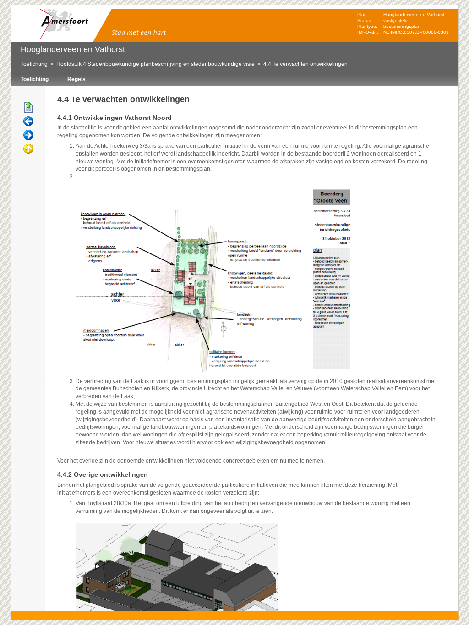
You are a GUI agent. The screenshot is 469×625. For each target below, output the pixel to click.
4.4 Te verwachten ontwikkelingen (305, 64)
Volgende (28, 135)
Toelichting (34, 64)
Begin (28, 107)
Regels (76, 79)
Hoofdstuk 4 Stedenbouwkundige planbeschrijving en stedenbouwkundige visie (155, 64)
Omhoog (28, 149)
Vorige (28, 121)
